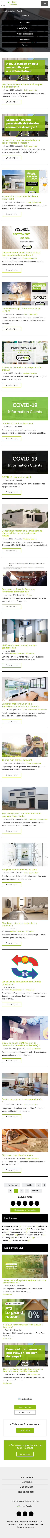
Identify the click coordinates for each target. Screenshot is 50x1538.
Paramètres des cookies (25, 1527)
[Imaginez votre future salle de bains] (25, 854)
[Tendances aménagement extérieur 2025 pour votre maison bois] (25, 1266)
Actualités (11, 11)
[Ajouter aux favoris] (45, 84)
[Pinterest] (25, 1513)
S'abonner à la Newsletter (25, 1210)
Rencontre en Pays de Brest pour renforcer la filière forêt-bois (18, 590)
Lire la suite (7, 1294)
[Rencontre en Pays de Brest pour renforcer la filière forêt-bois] (25, 574)
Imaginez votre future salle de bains (19, 869)
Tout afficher (25, 23)
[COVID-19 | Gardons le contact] (25, 408)
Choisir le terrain (30, 1226)
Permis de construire (24, 1238)
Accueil (4, 11)
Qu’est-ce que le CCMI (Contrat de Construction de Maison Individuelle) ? (21, 1044)
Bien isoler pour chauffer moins (17, 1155)
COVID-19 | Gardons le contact (17, 423)
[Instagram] (31, 1513)
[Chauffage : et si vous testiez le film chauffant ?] (25, 908)
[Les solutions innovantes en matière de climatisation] (25, 967)
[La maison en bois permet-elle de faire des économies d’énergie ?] (25, 125)
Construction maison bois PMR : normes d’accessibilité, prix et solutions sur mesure (22, 533)
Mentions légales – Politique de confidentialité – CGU (25, 1521)
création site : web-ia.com (34, 1524)
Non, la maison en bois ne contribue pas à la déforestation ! (22, 85)
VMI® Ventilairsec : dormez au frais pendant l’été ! (19, 646)
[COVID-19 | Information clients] (25, 462)
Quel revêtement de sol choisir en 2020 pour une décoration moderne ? (21, 253)
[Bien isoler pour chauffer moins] (25, 1140)
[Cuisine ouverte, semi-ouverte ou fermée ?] (25, 1084)
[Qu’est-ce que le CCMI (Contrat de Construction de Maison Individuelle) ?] (25, 1028)
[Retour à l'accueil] (13, 3)
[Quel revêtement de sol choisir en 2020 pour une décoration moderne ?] (25, 237)
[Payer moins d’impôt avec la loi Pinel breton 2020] (25, 181)
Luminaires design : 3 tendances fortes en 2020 (21, 309)
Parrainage (8, 1238)
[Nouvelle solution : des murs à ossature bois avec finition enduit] (25, 798)
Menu (3, 5)
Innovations (25, 39)
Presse (25, 45)
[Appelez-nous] (31, 3)
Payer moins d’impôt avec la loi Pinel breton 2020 (20, 197)
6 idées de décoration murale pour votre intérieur (22, 368)
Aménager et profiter (11, 1226)
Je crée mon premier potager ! (17, 760)
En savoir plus (11, 102)
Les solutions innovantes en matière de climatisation (21, 982)
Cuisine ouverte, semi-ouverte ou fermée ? (22, 1100)
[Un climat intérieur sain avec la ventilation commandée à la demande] (25, 689)
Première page (13, 1185)
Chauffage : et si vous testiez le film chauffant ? (19, 924)
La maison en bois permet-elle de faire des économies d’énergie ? (21, 141)
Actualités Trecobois (25, 28)
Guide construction (25, 34)
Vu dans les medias (21, 1240)
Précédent (29, 1185)
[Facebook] (19, 1513)
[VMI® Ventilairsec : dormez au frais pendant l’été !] (25, 630)
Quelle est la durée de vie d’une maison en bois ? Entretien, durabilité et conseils (23, 1370)
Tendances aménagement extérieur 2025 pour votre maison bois (24, 1281)
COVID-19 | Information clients (17, 477)
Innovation (11, 1235)
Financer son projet (19, 1232)
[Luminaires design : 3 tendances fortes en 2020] (25, 293)
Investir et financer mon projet (31, 1235)
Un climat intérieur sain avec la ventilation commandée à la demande (20, 705)
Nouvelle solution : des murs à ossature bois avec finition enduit (21, 814)
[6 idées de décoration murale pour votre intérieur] (25, 352)
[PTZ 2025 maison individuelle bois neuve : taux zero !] (25, 1310)
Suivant (35, 1191)
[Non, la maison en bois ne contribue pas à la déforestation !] (25, 69)
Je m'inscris (25, 1430)
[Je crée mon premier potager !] (25, 745)
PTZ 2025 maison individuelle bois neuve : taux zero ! (22, 1326)
